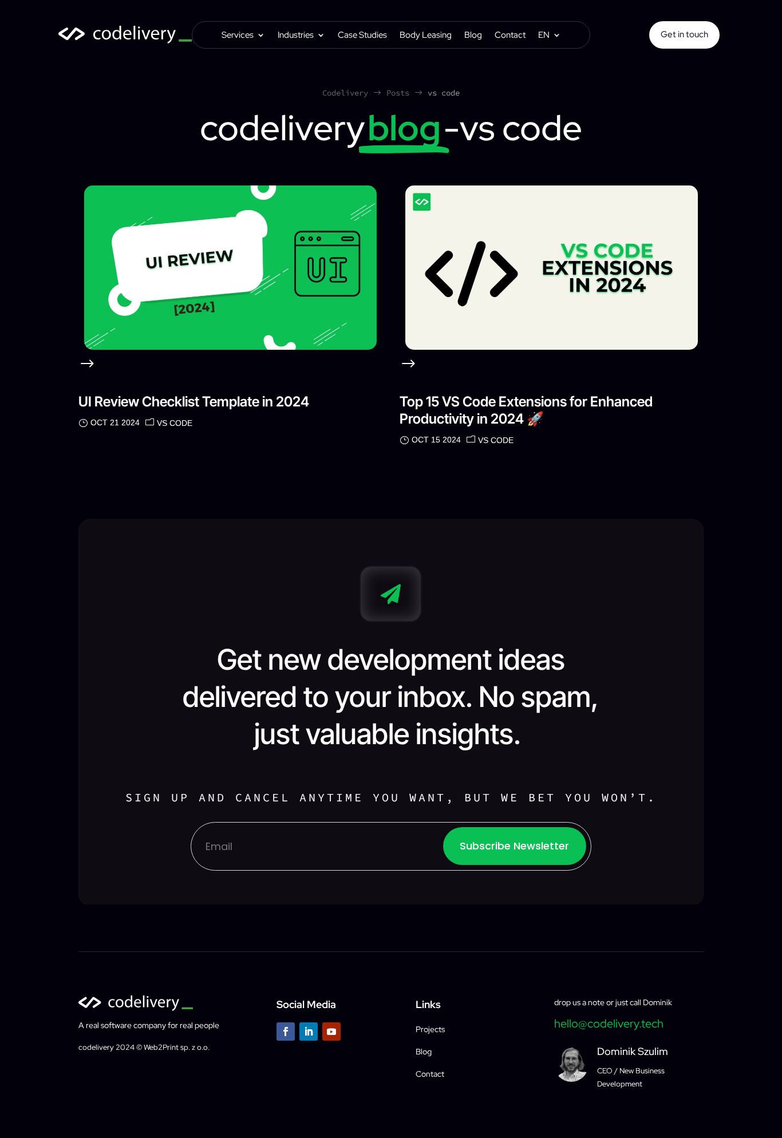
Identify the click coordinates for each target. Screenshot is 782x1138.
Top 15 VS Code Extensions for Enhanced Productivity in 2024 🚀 (526, 410)
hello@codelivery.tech (608, 1023)
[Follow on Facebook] (286, 1031)
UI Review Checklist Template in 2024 (193, 401)
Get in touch (684, 34)
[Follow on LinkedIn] (308, 1031)
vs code (174, 423)
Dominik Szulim (632, 1051)
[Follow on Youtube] (331, 1031)
